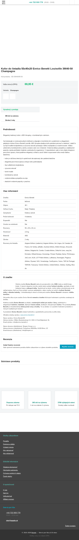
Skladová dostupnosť (10, 467)
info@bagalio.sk (12, 520)
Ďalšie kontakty (70, 526)
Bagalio (33, 532)
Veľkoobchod (7, 496)
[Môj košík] (76, 2)
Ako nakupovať (8, 450)
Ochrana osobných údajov (12, 473)
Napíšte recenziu (68, 346)
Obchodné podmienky (10, 470)
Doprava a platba (9, 444)
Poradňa (6, 441)
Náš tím (5, 493)
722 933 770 (36, 2)
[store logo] (14, 4)
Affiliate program (8, 499)
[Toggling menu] (3, 2)
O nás (5, 490)
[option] (6, 96)
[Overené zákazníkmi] (31, 424)
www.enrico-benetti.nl (27, 315)
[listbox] (39, 97)
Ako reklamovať (8, 453)
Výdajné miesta (8, 447)
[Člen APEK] (8, 424)
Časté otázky (7, 476)
